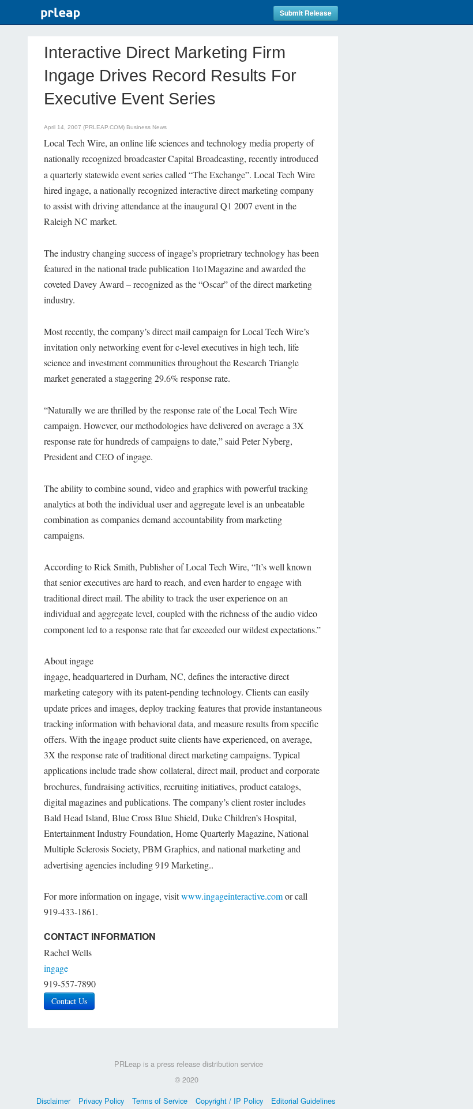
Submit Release (306, 13)
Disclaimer (53, 1100)
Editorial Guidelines (303, 1100)
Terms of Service (159, 1100)
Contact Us (69, 1000)
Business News (146, 127)
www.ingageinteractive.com (232, 896)
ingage (56, 968)
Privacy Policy (101, 1100)
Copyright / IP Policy (229, 1100)
